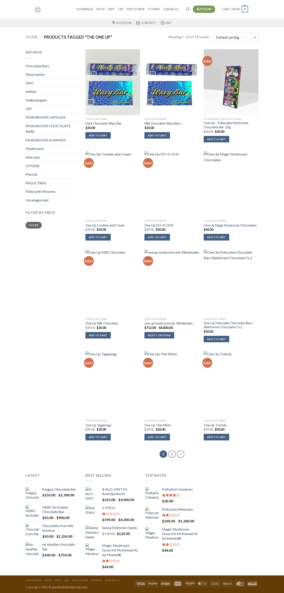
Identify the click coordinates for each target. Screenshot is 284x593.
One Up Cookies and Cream (104, 225)
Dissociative (35, 74)
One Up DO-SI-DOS (159, 225)
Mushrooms (35, 148)
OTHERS (154, 9)
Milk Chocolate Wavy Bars (162, 123)
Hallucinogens (36, 100)
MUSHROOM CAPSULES (46, 117)
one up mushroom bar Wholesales (168, 323)
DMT (111, 9)
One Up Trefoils (215, 425)
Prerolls (31, 174)
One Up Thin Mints (157, 425)
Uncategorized (37, 200)
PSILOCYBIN (136, 9)
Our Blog (170, 9)
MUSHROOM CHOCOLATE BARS (48, 129)
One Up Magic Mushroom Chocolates (230, 225)
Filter (33, 225)
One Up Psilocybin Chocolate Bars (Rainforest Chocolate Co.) (228, 325)
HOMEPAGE (85, 9)
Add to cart (98, 135)
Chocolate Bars (37, 66)
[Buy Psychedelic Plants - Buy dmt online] (48, 9)
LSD (121, 9)
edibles (31, 91)
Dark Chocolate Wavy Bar (103, 123)
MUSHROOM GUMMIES (46, 140)
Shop (100, 9)
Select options (159, 335)
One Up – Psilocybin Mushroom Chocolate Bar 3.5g (226, 125)
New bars (33, 157)
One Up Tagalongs (98, 425)
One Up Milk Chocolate (101, 323)
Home (32, 37)
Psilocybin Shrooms (40, 191)
